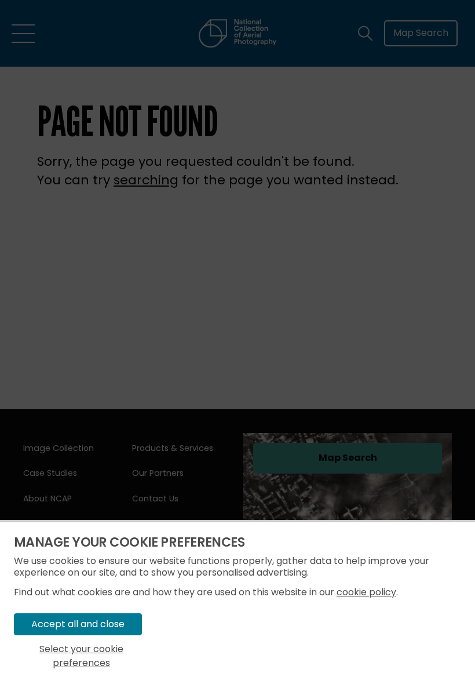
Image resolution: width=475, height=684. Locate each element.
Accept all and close (78, 624)
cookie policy (366, 592)
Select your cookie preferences (81, 656)
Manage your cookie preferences (129, 542)
